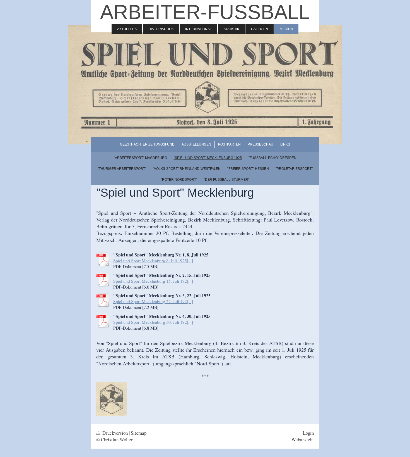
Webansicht (302, 439)
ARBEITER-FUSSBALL (205, 12)
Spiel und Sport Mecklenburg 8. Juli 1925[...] (153, 260)
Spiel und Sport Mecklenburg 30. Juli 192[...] (153, 322)
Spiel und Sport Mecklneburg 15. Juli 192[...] (153, 281)
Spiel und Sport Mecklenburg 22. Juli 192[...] (153, 301)
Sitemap (138, 433)
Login (308, 433)
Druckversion (115, 433)
